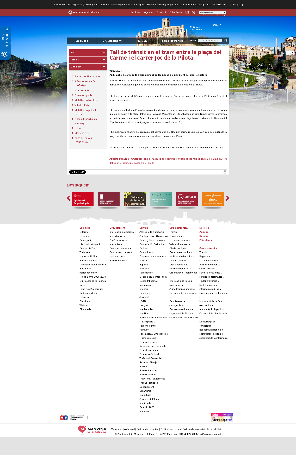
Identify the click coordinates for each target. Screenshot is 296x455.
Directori (161, 12)
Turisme (83, 252)
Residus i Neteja (148, 362)
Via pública (145, 395)
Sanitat (143, 366)
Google (224, 15)
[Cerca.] (225, 40)
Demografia (85, 240)
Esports (143, 264)
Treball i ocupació (148, 382)
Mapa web (116, 429)
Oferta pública (177, 248)
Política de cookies (171, 429)
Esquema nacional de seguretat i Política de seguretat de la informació (183, 313)
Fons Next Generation (91, 289)
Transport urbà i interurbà (93, 264)
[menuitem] (88, 52)
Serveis (74, 59)
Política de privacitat (147, 429)
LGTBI (142, 301)
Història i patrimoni (89, 244)
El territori (84, 231)
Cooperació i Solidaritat (152, 244)
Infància (143, 289)
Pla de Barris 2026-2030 (92, 276)
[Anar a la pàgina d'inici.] (84, 14)
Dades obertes (87, 293)
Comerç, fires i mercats (152, 240)
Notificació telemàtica (180, 256)
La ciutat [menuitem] (82, 41)
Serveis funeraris (148, 370)
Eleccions (84, 301)
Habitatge (144, 293)
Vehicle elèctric (83, 105)
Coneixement (146, 386)
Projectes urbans (148, 350)
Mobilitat (75, 66)
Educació (144, 260)
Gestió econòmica (119, 248)
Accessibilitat (214, 429)
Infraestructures (88, 260)
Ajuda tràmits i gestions (182, 289)
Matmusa (144, 411)
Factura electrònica (179, 252)
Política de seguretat (194, 429)
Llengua (143, 305)
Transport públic (83, 95)
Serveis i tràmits (118, 260)
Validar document (178, 244)
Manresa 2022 (87, 256)
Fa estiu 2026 (146, 407)
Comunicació (146, 252)
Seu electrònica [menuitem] (172, 41)
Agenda (148, 12)
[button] (68, 198)
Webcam (84, 305)
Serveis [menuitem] (142, 41)
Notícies (135, 12)
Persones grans (148, 325)
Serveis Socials (147, 374)
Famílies (144, 268)
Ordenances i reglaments (183, 272)
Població (144, 329)
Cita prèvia (85, 309)
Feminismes (146, 272)
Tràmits (173, 231)
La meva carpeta (178, 240)
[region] (208, 28)
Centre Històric (87, 248)
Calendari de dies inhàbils (183, 293)
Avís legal (129, 429)
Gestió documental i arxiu (153, 276)
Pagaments (175, 236)
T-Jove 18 (80, 128)
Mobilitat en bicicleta (86, 100)
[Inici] (225, 172)
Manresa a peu (83, 133)
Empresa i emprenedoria (152, 256)
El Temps (84, 236)
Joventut (144, 297)
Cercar (193, 40)
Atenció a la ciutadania (151, 231)
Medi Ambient (146, 309)
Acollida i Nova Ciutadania (153, 236)
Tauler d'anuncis (178, 260)
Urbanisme (145, 390)
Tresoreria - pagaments (152, 378)
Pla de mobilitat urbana (87, 76)
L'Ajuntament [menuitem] (112, 41)
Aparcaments (82, 90)
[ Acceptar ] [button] (236, 4)
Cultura (143, 248)
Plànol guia (176, 12)
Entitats (83, 297)
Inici (72, 52)
